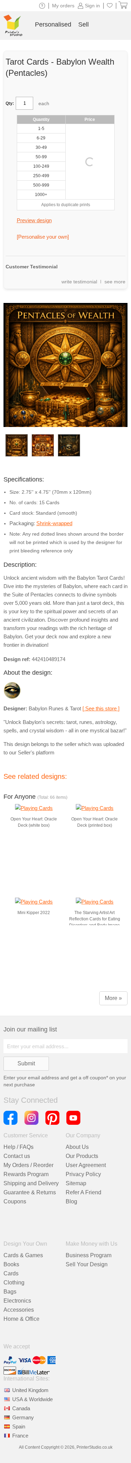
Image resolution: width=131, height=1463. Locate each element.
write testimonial (79, 281)
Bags (9, 1292)
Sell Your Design (87, 1264)
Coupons (14, 1201)
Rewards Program (26, 1174)
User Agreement (86, 1165)
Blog (71, 1201)
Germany (23, 1417)
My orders (63, 5)
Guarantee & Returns (29, 1192)
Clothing (13, 1282)
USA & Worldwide (32, 1399)
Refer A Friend (83, 1192)
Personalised (53, 24)
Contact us (16, 1156)
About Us (77, 1147)
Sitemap (76, 1183)
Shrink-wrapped (54, 523)
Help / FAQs (18, 1147)
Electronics (17, 1301)
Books (11, 1264)
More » (113, 998)
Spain (18, 1426)
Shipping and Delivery (31, 1183)
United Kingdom (30, 1390)
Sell (83, 24)
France (20, 1436)
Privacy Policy (83, 1174)
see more (114, 281)
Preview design (34, 220)
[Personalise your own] (43, 237)
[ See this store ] (100, 708)
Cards (11, 1273)
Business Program (88, 1255)
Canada (21, 1408)
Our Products (82, 1156)
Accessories (18, 1310)
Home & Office (21, 1319)
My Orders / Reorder (28, 1165)
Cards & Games (23, 1255)
